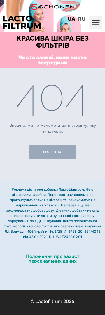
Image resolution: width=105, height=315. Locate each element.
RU (81, 19)
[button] (95, 22)
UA (71, 19)
